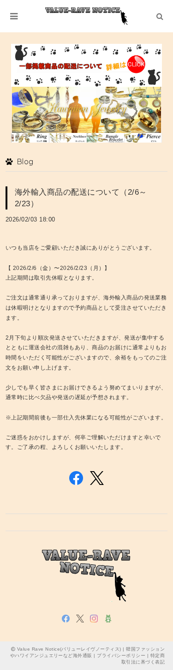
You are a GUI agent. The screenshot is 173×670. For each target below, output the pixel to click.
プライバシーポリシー (121, 655)
